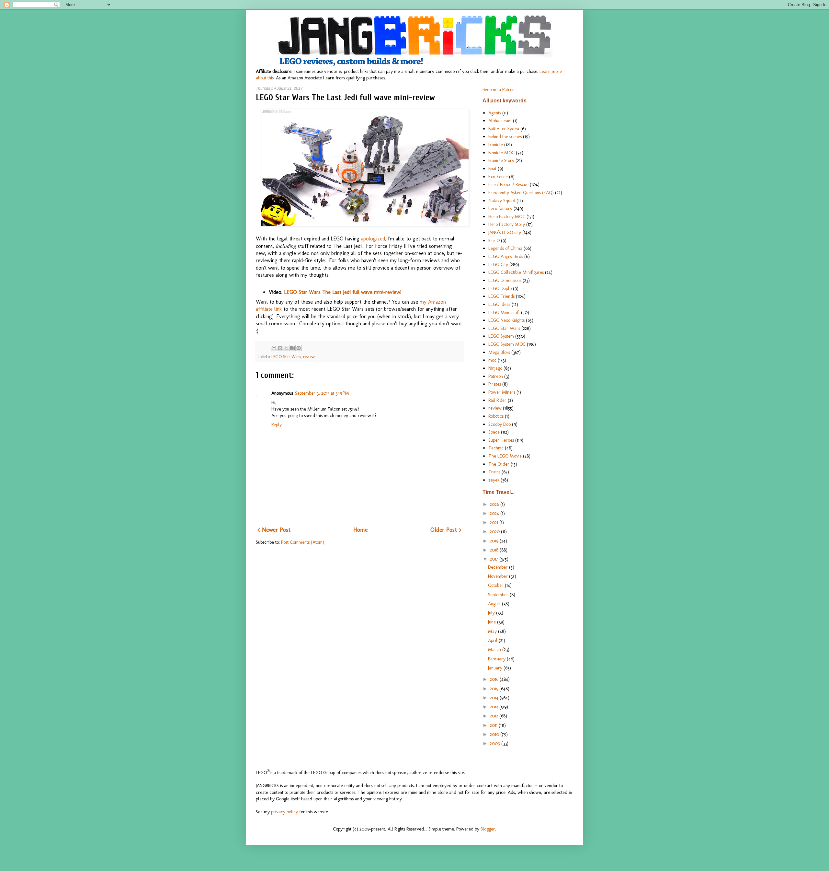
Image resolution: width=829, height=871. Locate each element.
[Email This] (274, 348)
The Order (498, 464)
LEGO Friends (501, 296)
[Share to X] (286, 348)
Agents (494, 113)
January (496, 668)
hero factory (500, 208)
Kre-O (494, 240)
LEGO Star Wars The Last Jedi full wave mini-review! (342, 292)
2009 (495, 743)
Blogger (488, 829)
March (495, 649)
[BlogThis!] (280, 348)
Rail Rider (497, 400)
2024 (495, 513)
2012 (494, 716)
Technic (496, 448)
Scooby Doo (499, 424)
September (499, 595)
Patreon (495, 376)
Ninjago (495, 368)
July (492, 613)
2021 (494, 522)
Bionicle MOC (501, 153)
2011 (494, 725)
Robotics (496, 416)
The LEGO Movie (505, 456)
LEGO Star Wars (286, 356)
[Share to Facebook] (292, 348)
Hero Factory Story (506, 224)
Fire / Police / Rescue (508, 184)
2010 (495, 734)
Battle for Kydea (503, 129)
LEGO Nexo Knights (506, 320)
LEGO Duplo (500, 288)
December (498, 567)
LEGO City (498, 264)
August (495, 604)
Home (360, 529)
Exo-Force (498, 177)
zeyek (493, 480)
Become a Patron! (499, 89)
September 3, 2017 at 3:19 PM (322, 393)
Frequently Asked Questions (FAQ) (521, 192)
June (492, 622)
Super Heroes (501, 440)
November (498, 576)
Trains (494, 472)
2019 (495, 541)
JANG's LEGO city (504, 232)
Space (494, 432)
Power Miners (501, 392)
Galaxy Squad (501, 200)
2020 (495, 531)
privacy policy (284, 812)
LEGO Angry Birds (505, 256)
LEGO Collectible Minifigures (516, 272)
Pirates (494, 384)
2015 (494, 688)
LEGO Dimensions (504, 280)
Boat (492, 168)
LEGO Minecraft (504, 312)
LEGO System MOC (507, 344)
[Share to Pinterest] (298, 348)
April (493, 640)
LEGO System (501, 336)
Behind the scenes (505, 136)
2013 (494, 707)
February (497, 659)
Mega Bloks (499, 352)
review (309, 356)
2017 (494, 559)
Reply (276, 424)
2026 (495, 504)
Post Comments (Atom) (302, 542)
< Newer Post (273, 529)
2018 (495, 550)
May (493, 631)
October (496, 585)
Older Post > (445, 529)
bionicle (495, 144)
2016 (495, 679)
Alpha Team (500, 120)
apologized (373, 239)
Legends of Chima (505, 248)
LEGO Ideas (499, 304)
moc (492, 360)
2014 (495, 698)
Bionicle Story (501, 160)
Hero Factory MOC (506, 216)
